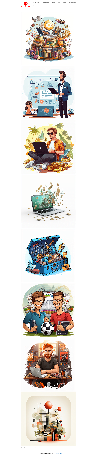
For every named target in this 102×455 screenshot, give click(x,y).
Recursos (53, 2)
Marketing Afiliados (72, 2)
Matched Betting (46, 2)
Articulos (32, 5)
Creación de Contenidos (35, 2)
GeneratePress (59, 453)
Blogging (64, 2)
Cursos (59, 2)
